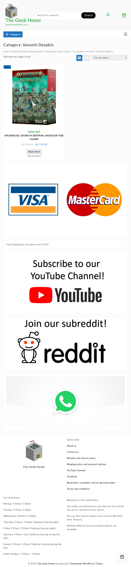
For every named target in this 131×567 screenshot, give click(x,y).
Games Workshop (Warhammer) (27, 51)
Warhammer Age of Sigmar (58, 51)
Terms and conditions (78, 488)
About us (72, 445)
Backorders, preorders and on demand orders (91, 482)
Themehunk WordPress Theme (86, 563)
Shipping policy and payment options (86, 464)
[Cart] (124, 15)
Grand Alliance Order (84, 51)
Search (88, 15)
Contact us (73, 452)
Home (6, 51)
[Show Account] (108, 15)
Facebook (72, 476)
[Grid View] (79, 58)
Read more (34, 151)
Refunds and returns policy (81, 458)
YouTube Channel (76, 470)
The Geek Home (46, 563)
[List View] (87, 58)
